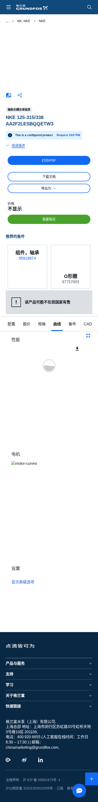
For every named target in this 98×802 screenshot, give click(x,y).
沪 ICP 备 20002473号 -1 (41, 780)
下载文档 (49, 176)
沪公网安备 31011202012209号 (29, 788)
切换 (7, 21)
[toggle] (8, 7)
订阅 (60, 788)
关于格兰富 (15, 695)
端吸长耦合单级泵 (19, 109)
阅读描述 (18, 145)
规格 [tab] (42, 324)
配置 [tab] (11, 324)
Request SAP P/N (68, 135)
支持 (9, 674)
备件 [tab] (72, 324)
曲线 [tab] (57, 324)
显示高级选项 (22, 582)
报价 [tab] (26, 324)
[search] (89, 7)
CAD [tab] (88, 324)
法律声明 (12, 780)
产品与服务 (15, 663)
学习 (9, 685)
